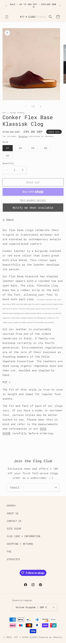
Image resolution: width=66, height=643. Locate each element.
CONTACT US (14, 521)
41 (9, 156)
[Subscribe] (55, 487)
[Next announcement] (59, 5)
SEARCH (11, 505)
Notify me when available (33, 207)
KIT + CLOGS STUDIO (26, 637)
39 (34, 148)
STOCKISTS (13, 559)
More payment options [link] (33, 200)
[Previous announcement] (6, 5)
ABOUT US (12, 513)
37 (9, 148)
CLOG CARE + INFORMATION (23, 536)
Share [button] (10, 219)
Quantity (8, 163)
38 (22, 148)
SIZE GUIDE (14, 528)
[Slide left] (25, 106)
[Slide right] (40, 106)
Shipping (23, 136)
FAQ (9, 551)
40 (47, 148)
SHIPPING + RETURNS (20, 543)
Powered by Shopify (50, 637)
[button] (6, 17)
